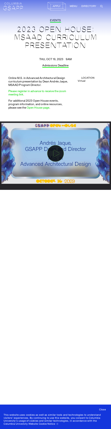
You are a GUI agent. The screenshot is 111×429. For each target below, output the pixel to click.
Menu (73, 6)
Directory (88, 6)
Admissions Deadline (55, 65)
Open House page (38, 107)
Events (55, 20)
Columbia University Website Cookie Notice (29, 423)
